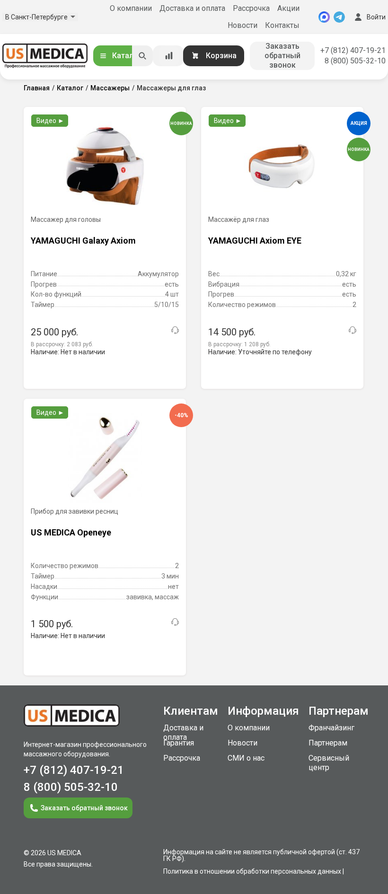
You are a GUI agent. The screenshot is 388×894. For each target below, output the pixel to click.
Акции (288, 8)
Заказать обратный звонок (282, 56)
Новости (242, 25)
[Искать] (142, 55)
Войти (376, 17)
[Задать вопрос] (175, 330)
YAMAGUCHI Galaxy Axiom (83, 240)
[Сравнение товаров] (169, 55)
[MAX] (324, 17)
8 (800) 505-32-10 (355, 60)
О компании (131, 8)
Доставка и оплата (192, 8)
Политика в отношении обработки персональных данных (252, 871)
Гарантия (178, 742)
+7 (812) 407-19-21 (353, 50)
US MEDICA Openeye (71, 532)
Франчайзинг (331, 727)
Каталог (126, 55)
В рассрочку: (62, 344)
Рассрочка (251, 8)
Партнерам (328, 742)
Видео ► (50, 120)
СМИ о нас (246, 758)
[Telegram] (339, 17)
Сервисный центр (329, 763)
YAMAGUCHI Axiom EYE (254, 240)
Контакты (282, 25)
